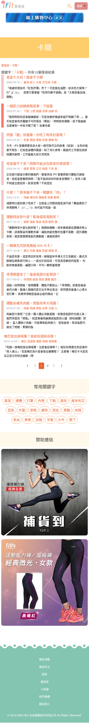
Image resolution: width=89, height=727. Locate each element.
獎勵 (67, 410)
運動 (57, 222)
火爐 (57, 308)
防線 (45, 250)
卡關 (14, 65)
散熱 (51, 222)
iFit (12, 6)
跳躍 (38, 111)
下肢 (26, 111)
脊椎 (27, 419)
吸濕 (45, 222)
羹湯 (26, 82)
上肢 (32, 111)
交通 (51, 308)
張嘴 (45, 341)
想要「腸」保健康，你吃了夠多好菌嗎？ (36, 134)
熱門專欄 (44, 696)
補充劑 (34, 197)
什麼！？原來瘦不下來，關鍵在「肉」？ (36, 192)
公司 (38, 168)
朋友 (55, 410)
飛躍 (32, 308)
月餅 (32, 250)
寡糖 (51, 140)
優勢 (44, 410)
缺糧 (60, 279)
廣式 (26, 250)
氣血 (16, 419)
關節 (39, 341)
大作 (61, 419)
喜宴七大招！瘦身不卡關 (24, 77)
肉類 (50, 197)
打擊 (30, 400)
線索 (26, 168)
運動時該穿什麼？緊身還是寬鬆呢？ (32, 216)
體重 (47, 279)
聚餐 (32, 168)
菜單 (45, 111)
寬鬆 (32, 222)
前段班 (59, 250)
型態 (11, 410)
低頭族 (31, 341)
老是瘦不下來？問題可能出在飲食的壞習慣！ (39, 163)
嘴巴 (23, 341)
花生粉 (46, 82)
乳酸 (26, 140)
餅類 (51, 250)
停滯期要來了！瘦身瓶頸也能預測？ (32, 274)
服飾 (26, 222)
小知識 (45, 689)
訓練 (51, 111)
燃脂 (38, 308)
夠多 (57, 140)
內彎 (41, 400)
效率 (45, 308)
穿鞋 (33, 410)
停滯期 (28, 279)
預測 (41, 279)
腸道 (32, 140)
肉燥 (78, 410)
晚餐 (45, 168)
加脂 (39, 419)
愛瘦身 (5, 65)
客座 (7, 400)
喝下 (72, 419)
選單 (79, 6)
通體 (19, 400)
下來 (51, 168)
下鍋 (52, 400)
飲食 (57, 168)
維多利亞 (78, 400)
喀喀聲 (53, 341)
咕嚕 (60, 82)
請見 (63, 400)
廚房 (44, 674)
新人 (32, 82)
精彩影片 (44, 704)
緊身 (38, 222)
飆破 (38, 250)
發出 (60, 341)
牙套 (50, 419)
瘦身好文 (44, 667)
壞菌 (38, 140)
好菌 (45, 140)
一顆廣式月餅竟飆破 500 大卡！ (29, 245)
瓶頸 (35, 279)
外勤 (22, 410)
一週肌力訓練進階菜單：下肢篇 (29, 106)
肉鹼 (26, 197)
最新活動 (44, 659)
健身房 (45, 682)
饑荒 (54, 279)
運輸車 (43, 197)
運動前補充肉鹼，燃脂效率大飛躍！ (32, 303)
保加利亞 (60, 111)
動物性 (58, 197)
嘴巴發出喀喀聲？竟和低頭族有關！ (30, 336)
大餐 (38, 82)
